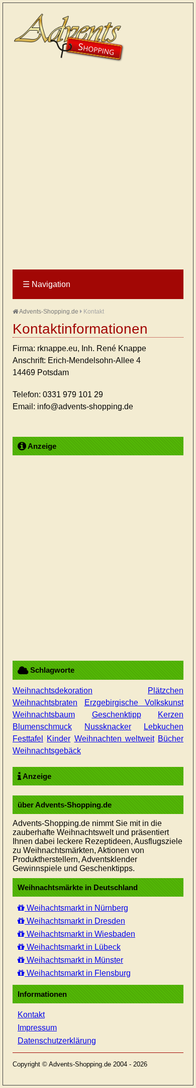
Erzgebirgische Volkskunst (134, 702)
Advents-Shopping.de (48, 311)
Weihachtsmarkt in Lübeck (73, 947)
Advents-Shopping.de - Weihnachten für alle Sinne (70, 38)
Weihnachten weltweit (114, 738)
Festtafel (28, 738)
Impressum (37, 1027)
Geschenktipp (116, 714)
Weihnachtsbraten (45, 702)
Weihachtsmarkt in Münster (74, 960)
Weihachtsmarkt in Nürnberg (76, 908)
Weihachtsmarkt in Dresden (75, 921)
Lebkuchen (163, 726)
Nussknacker (107, 726)
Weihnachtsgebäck (47, 750)
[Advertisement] (98, 166)
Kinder (58, 738)
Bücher (170, 738)
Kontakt (31, 1014)
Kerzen (170, 714)
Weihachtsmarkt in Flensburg (78, 973)
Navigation (46, 284)
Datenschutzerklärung (57, 1040)
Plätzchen (165, 690)
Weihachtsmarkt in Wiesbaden (80, 934)
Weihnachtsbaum (44, 714)
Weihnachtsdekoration (52, 690)
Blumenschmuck (42, 726)
